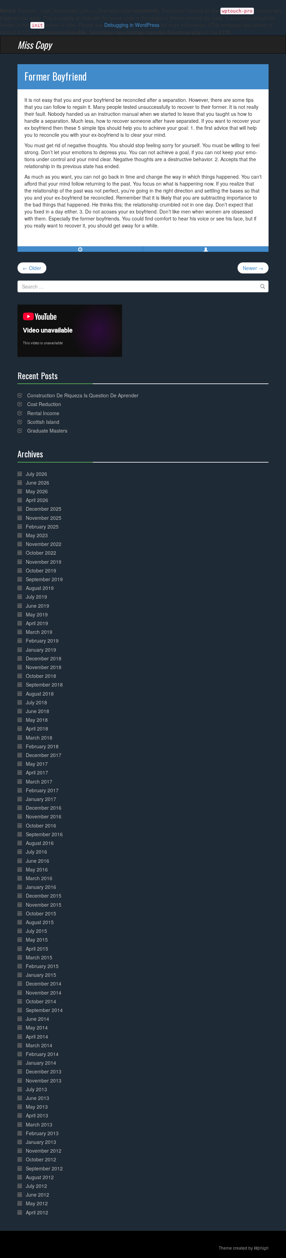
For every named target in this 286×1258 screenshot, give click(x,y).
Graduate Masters (47, 430)
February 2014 (42, 1053)
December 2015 (43, 895)
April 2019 (37, 623)
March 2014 (39, 1045)
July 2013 (36, 1089)
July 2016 (36, 851)
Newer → (253, 267)
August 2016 (40, 842)
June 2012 (37, 1194)
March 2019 (39, 631)
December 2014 (43, 983)
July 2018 (36, 702)
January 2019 (41, 649)
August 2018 (40, 693)
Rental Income (43, 413)
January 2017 (41, 798)
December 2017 (43, 754)
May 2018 (37, 719)
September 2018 (44, 684)
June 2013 (37, 1097)
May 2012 (37, 1203)
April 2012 (37, 1212)
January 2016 (41, 886)
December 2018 (43, 658)
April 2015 (37, 948)
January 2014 (41, 1062)
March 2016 (39, 878)
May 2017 (37, 763)
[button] (206, 249)
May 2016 (37, 869)
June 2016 (37, 860)
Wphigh (261, 1248)
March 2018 (39, 737)
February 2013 (42, 1133)
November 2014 (43, 992)
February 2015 (42, 966)
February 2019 (42, 640)
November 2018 (43, 667)
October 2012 (41, 1159)
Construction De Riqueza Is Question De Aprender (82, 395)
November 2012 (43, 1150)
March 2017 (39, 781)
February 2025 (42, 526)
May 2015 (37, 939)
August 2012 (40, 1177)
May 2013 (37, 1106)
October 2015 (41, 913)
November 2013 (43, 1080)
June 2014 (37, 1018)
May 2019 (37, 614)
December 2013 (43, 1071)
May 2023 (37, 535)
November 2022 (43, 543)
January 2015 (41, 974)
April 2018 (37, 728)
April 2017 (37, 772)
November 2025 (43, 517)
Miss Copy (34, 45)
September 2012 (44, 1168)
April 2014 (37, 1036)
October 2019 (41, 570)
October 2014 (41, 1001)
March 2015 (39, 957)
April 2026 (37, 499)
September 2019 (44, 579)
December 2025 (43, 508)
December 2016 (43, 807)
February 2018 (42, 746)
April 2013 (37, 1115)
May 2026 (37, 491)
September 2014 (44, 1009)
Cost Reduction (44, 403)
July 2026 (36, 473)
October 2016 (41, 825)
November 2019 (43, 561)
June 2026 (37, 482)
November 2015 (43, 904)
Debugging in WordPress (131, 24)
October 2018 (41, 675)
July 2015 (36, 930)
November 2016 (43, 816)
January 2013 (41, 1141)
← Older (32, 267)
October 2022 (41, 552)
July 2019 (36, 596)
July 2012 (36, 1185)
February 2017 (42, 790)
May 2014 (37, 1027)
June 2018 (37, 710)
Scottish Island (43, 421)
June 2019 (37, 605)
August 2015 (40, 922)
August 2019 (40, 587)
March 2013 (39, 1124)
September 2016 (44, 834)
